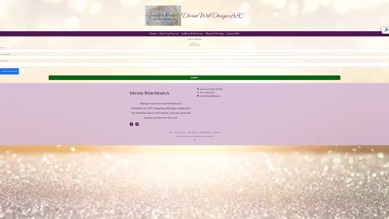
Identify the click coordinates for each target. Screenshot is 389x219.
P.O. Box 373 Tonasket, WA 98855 (211, 89)
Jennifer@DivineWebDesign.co (210, 96)
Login (194, 139)
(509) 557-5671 (210, 92)
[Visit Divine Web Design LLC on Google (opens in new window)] (137, 124)
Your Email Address (5, 54)
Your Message (4, 61)
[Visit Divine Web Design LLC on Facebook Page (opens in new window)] (131, 124)
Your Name (3, 48)
